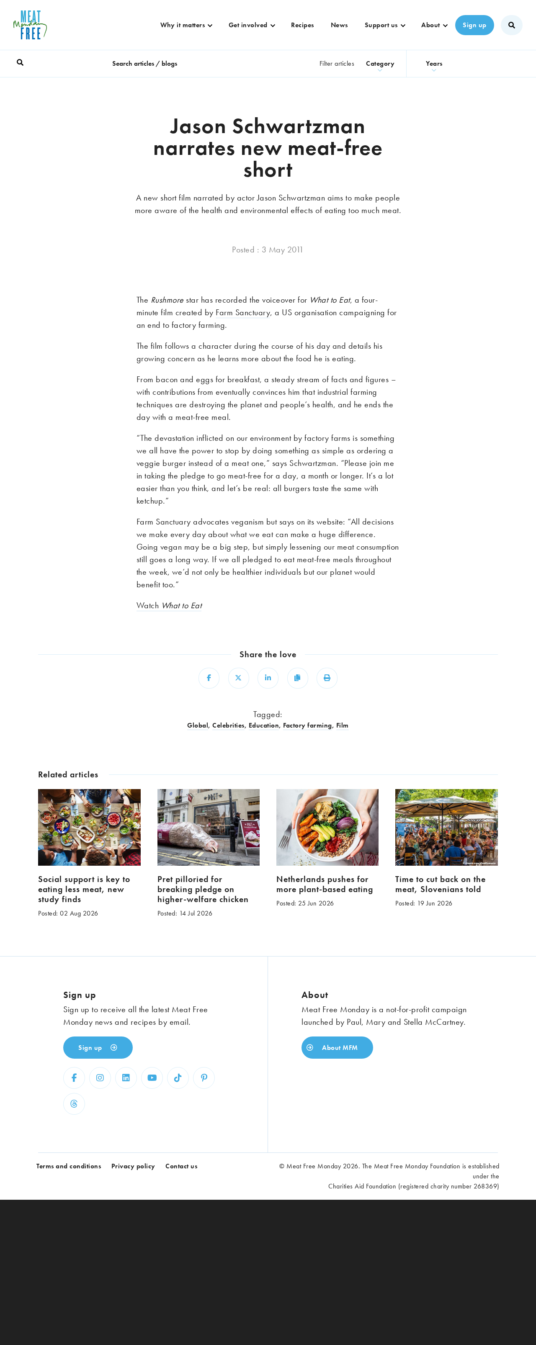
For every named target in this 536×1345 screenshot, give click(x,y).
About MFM (339, 1047)
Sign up (475, 25)
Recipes (302, 25)
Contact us (181, 1166)
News (339, 25)
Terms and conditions (68, 1166)
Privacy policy (133, 1166)
